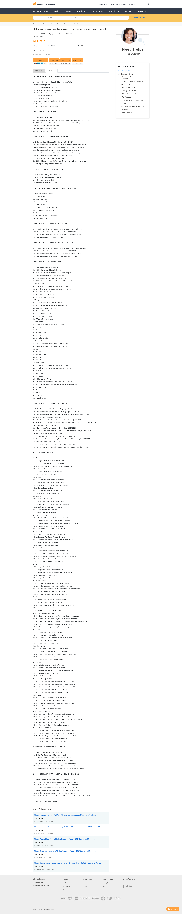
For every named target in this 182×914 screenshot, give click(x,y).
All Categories (124, 70)
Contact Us (132, 4)
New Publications (88, 883)
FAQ (142, 4)
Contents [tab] (52, 71)
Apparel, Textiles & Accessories (133, 106)
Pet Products (126, 97)
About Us (65, 879)
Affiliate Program (108, 890)
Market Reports (87, 879)
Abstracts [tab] (38, 71)
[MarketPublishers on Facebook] (123, 886)
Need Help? (77, 60)
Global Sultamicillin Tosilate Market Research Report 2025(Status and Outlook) (65, 815)
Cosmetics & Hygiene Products (133, 81)
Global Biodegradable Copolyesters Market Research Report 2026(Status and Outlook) (68, 863)
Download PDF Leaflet (42, 55)
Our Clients (66, 883)
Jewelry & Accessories (129, 91)
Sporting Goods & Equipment (132, 100)
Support (174, 909)
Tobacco (125, 110)
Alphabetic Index (87, 886)
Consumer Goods (127, 74)
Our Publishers (67, 886)
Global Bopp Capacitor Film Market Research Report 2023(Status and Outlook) (65, 851)
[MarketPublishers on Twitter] (127, 886)
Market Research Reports (40, 23)
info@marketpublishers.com (106, 4)
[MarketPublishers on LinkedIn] (130, 886)
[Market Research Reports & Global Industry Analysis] (44, 4)
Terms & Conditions (108, 879)
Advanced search (139, 18)
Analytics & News (88, 890)
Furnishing (126, 84)
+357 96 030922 (123, 4)
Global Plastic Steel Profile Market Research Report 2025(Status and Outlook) (64, 839)
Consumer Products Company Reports (132, 77)
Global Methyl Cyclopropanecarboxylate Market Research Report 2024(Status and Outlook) (70, 827)
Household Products (129, 87)
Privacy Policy (106, 883)
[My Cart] (148, 4)
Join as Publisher (129, 879)
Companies (142, 11)
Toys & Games (127, 113)
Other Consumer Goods (130, 94)
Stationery (125, 103)
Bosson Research (39, 36)
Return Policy (106, 886)
